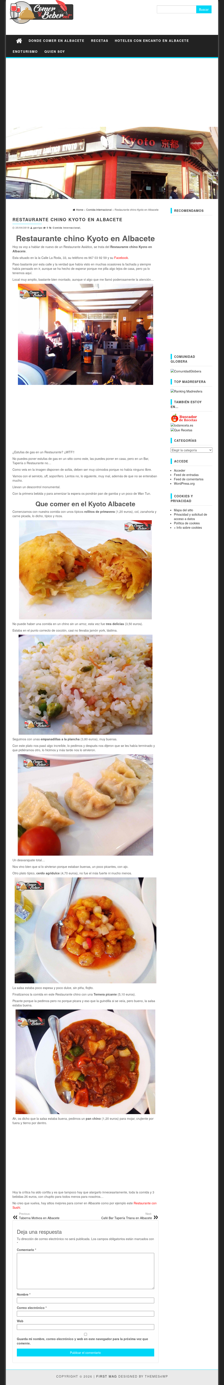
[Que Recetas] (181, 429)
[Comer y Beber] (19, 40)
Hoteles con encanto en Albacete (152, 40)
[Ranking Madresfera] (186, 391)
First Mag (106, 1376)
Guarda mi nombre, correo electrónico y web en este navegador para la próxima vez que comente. (82, 1341)
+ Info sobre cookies (188, 527)
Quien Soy (54, 51)
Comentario (26, 1249)
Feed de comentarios (188, 479)
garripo (37, 227)
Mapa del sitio (183, 510)
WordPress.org (184, 483)
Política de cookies (187, 523)
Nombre (23, 1294)
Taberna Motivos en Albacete (39, 1216)
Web (20, 1321)
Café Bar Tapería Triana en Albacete (126, 1216)
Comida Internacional (66, 227)
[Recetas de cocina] (184, 417)
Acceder (179, 470)
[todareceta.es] (182, 425)
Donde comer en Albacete (56, 40)
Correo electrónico (32, 1307)
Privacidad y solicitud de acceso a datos (190, 516)
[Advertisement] (112, 91)
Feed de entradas (186, 474)
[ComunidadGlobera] (186, 370)
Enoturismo (25, 51)
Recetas (99, 40)
